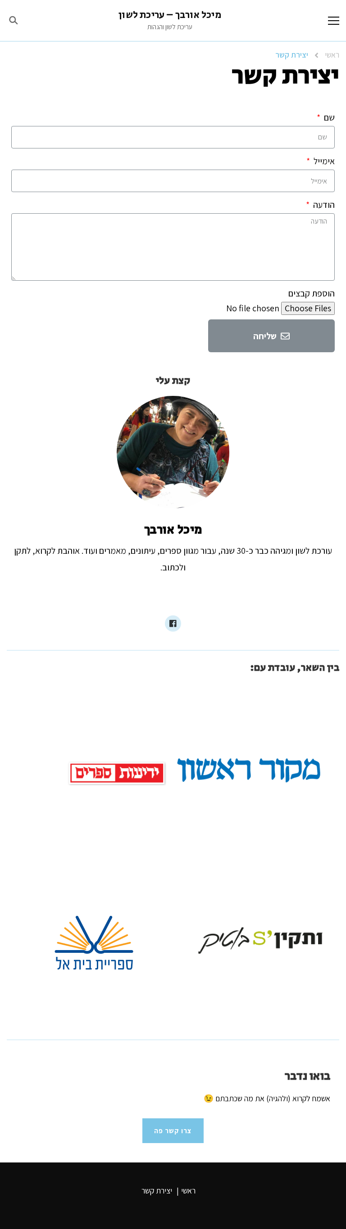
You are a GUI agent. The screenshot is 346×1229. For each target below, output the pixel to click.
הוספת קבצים (311, 293)
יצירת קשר (156, 1190)
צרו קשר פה (173, 1130)
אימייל (323, 161)
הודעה (323, 205)
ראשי (188, 1190)
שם (328, 117)
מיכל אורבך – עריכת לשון (169, 15)
